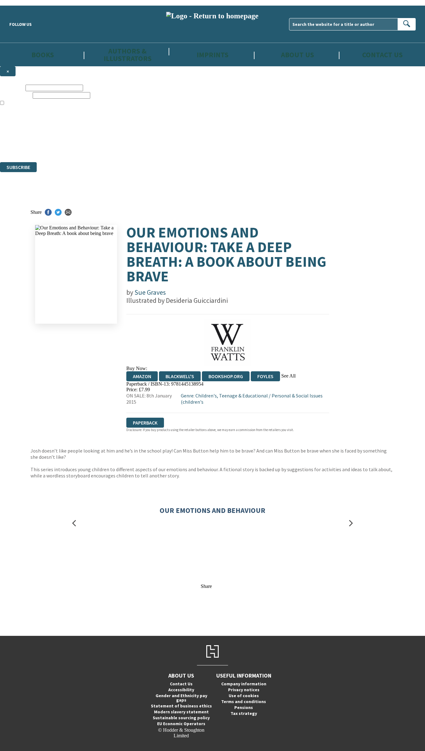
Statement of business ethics (181, 706)
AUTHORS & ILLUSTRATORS (128, 54)
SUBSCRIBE (18, 167)
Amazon (142, 376)
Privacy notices (243, 689)
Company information (243, 684)
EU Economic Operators (181, 723)
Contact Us (382, 54)
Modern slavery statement (181, 712)
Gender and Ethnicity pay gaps (181, 698)
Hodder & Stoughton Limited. (72, 136)
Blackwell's (180, 376)
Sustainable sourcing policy (181, 717)
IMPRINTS (212, 54)
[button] (74, 523)
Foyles (265, 376)
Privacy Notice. (122, 148)
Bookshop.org (225, 376)
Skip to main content (20, 2)
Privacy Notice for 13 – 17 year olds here (225, 114)
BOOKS (42, 54)
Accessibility (181, 689)
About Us (297, 54)
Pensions (243, 707)
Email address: (15, 95)
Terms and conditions (243, 701)
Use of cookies (244, 695)
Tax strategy (244, 713)
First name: (12, 87)
